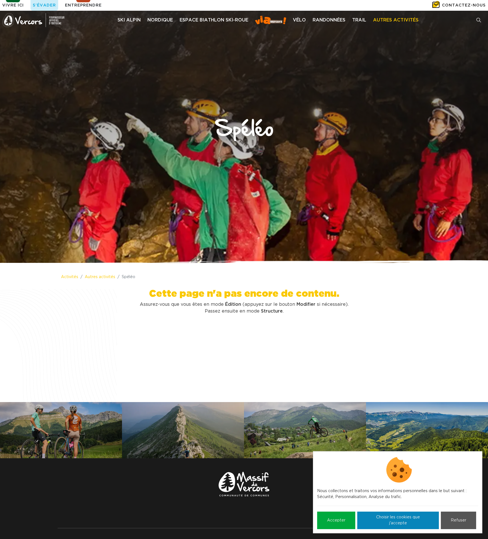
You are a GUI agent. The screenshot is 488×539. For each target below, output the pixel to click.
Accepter (336, 520)
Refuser (458, 520)
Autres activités (100, 277)
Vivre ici (13, 5)
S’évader (44, 5)
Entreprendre (83, 5)
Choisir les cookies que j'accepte (398, 520)
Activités (69, 277)
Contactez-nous (464, 5)
